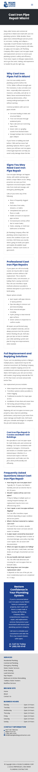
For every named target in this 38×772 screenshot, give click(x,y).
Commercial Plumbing (11, 663)
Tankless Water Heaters (12, 681)
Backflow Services (10, 683)
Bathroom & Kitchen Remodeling (15, 678)
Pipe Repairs (8, 675)
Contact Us (7, 696)
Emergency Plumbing (11, 665)
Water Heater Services (11, 668)
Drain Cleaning (8, 670)
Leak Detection (9, 673)
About (6, 694)
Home (6, 691)
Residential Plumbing (11, 660)
